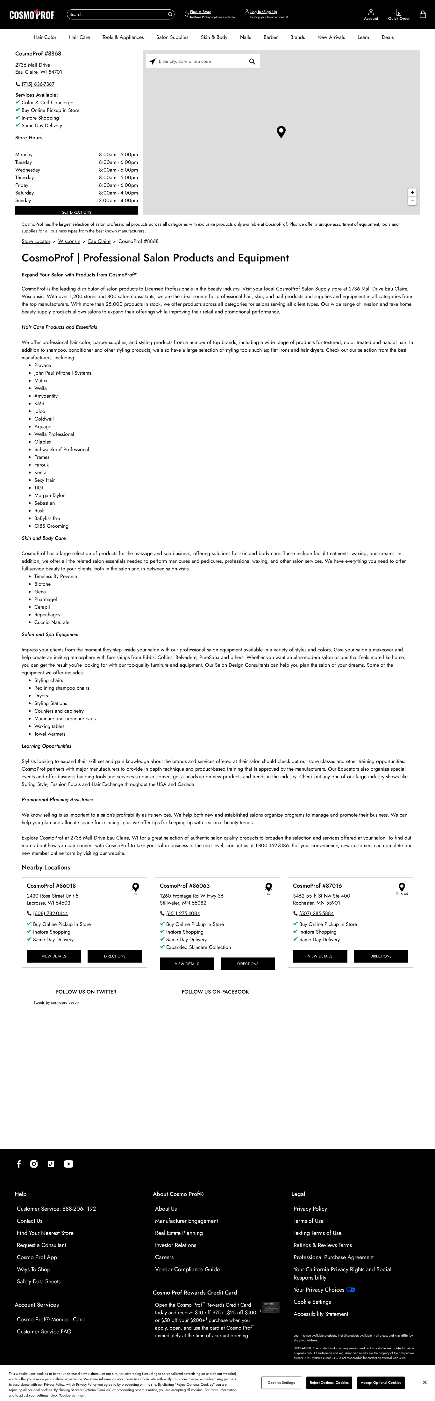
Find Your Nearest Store (45, 1233)
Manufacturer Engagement (186, 1221)
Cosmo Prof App (37, 1257)
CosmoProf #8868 (38, 53)
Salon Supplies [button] (172, 37)
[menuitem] (45, 37)
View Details (54, 956)
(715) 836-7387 (38, 84)
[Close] (425, 1382)
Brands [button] (297, 37)
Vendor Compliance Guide (187, 1269)
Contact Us (29, 1221)
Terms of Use (309, 1221)
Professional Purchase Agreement (334, 1257)
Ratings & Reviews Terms (323, 1245)
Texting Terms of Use (317, 1233)
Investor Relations (175, 1245)
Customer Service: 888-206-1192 (56, 1209)
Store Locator (36, 241)
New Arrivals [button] (331, 37)
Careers (164, 1257)
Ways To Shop (33, 1269)
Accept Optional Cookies (381, 1382)
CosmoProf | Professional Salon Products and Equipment (155, 258)
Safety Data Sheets (39, 1281)
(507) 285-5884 (316, 913)
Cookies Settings (281, 1382)
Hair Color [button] (45, 37)
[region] (217, 1383)
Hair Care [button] (79, 37)
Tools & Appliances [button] (123, 37)
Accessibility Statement (321, 1314)
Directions (114, 956)
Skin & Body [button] (214, 37)
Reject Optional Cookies (329, 1382)
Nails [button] (245, 37)
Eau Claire (99, 241)
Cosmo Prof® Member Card (51, 1319)
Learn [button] (363, 37)
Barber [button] (271, 37)
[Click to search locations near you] (152, 61)
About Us (166, 1209)
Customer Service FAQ (44, 1331)
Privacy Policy (310, 1209)
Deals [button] (388, 37)
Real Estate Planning (179, 1233)
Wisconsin (69, 241)
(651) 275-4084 (183, 913)
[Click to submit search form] (252, 61)
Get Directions (76, 212)
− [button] (412, 200)
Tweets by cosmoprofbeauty (56, 1002)
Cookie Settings (312, 1302)
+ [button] (412, 192)
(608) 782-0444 (50, 913)
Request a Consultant (41, 1245)
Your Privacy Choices (320, 1290)
